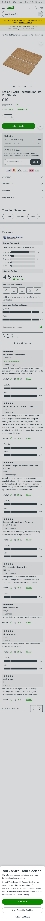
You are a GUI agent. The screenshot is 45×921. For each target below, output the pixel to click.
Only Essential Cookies (22, 910)
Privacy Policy (23, 894)
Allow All (22, 901)
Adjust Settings (22, 917)
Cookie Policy (8, 894)
